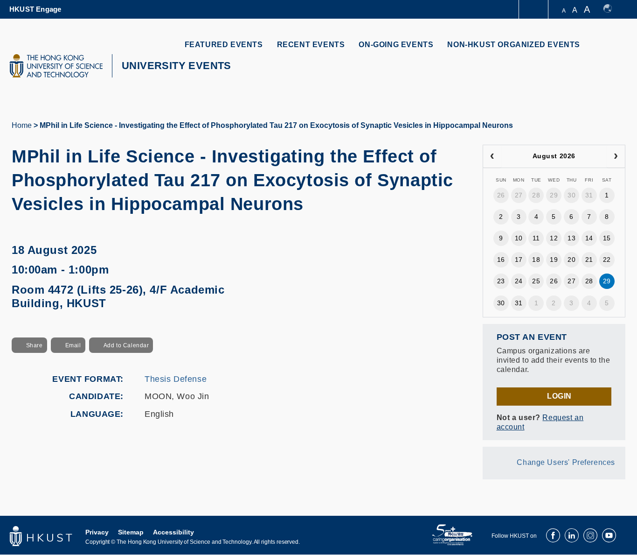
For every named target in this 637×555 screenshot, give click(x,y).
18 (536, 259)
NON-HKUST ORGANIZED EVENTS (513, 45)
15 (607, 238)
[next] (616, 156)
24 (519, 281)
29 (554, 195)
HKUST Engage (35, 9)
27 (519, 195)
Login (559, 396)
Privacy (97, 532)
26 (501, 195)
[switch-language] (612, 9)
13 (571, 238)
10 (519, 238)
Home (22, 125)
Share (34, 345)
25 (536, 281)
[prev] (492, 156)
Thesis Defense (176, 379)
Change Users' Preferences (566, 462)
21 (589, 259)
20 (571, 259)
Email (73, 345)
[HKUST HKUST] (56, 65)
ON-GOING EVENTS (396, 45)
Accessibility (173, 532)
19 (554, 259)
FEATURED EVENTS (224, 45)
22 (607, 259)
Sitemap (131, 532)
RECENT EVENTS (311, 45)
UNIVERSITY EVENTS (176, 65)
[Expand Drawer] (534, 9)
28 (536, 195)
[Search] (612, 50)
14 (589, 238)
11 (536, 238)
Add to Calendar (126, 345)
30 (571, 195)
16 (501, 259)
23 (501, 281)
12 (554, 238)
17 (519, 259)
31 (589, 195)
